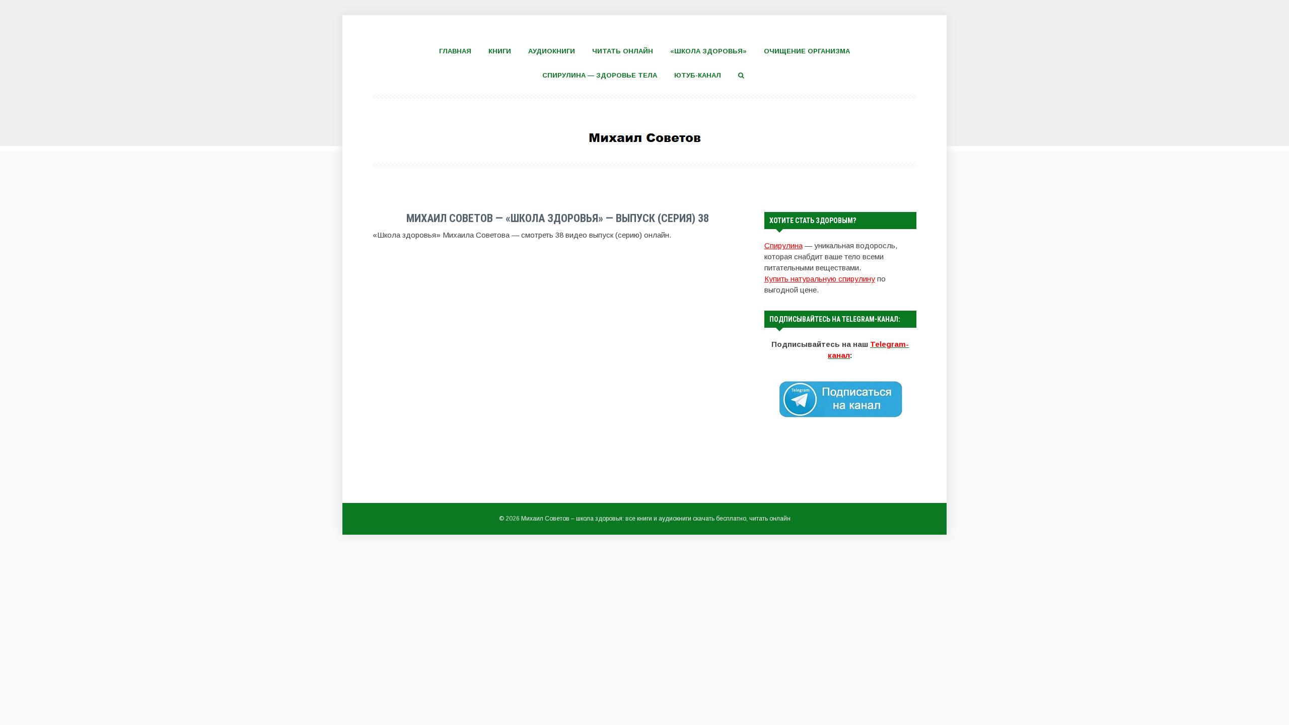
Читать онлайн (622, 51)
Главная (455, 51)
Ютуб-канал (697, 75)
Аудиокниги (551, 51)
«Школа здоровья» (708, 51)
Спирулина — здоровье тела (599, 75)
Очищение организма (807, 51)
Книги (499, 51)
